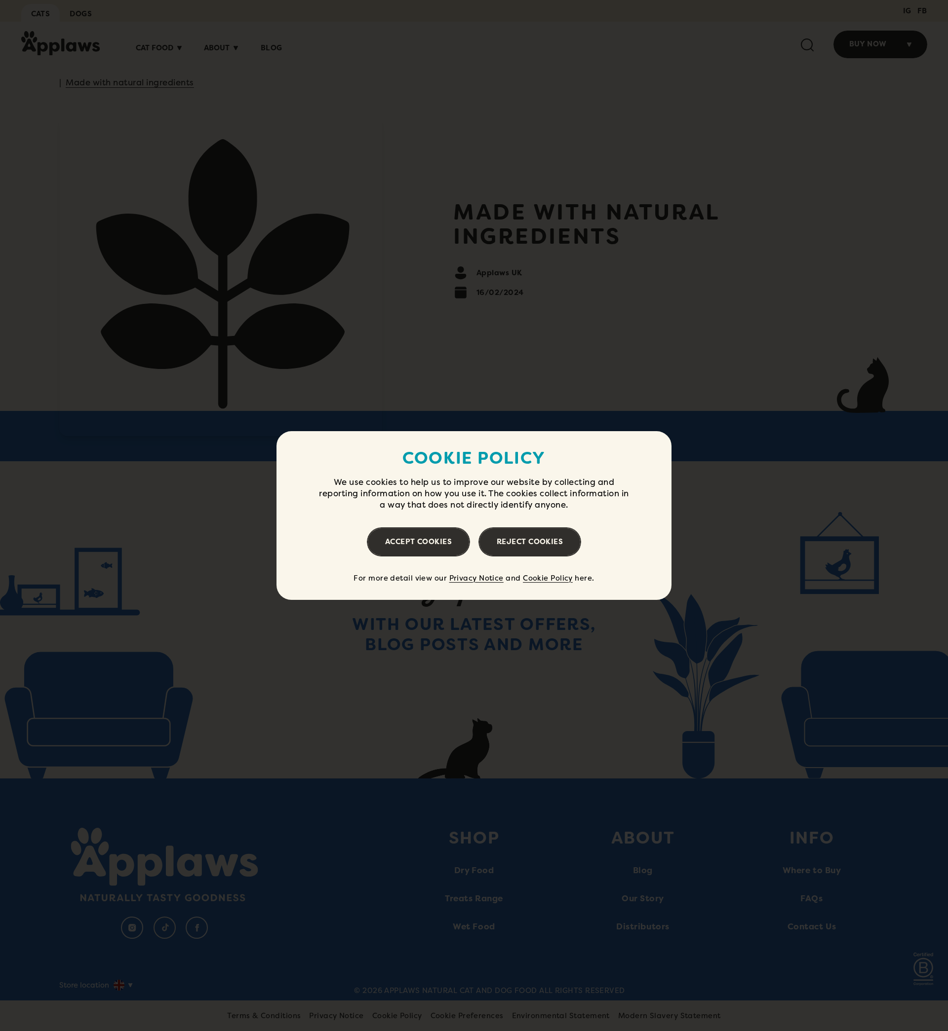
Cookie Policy (548, 578)
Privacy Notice (476, 578)
